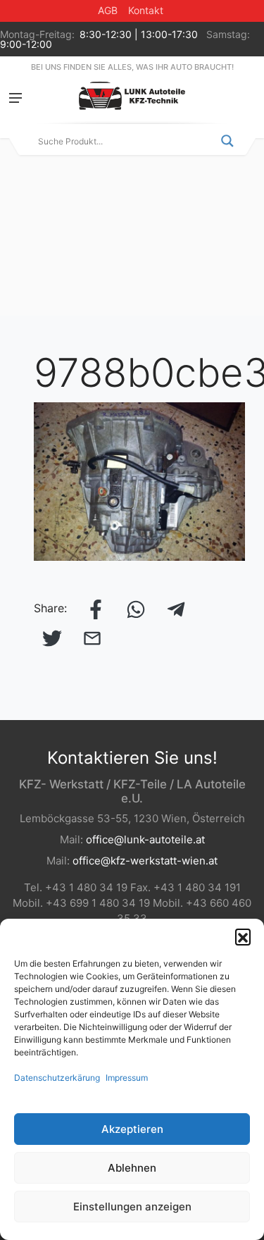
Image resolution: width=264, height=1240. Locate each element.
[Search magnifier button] (227, 141)
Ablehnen (132, 1167)
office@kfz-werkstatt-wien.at (145, 860)
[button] (243, 936)
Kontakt (145, 10)
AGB (108, 10)
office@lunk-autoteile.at (145, 839)
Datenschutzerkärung (57, 1077)
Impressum (127, 1077)
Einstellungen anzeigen (132, 1206)
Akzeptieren (132, 1129)
